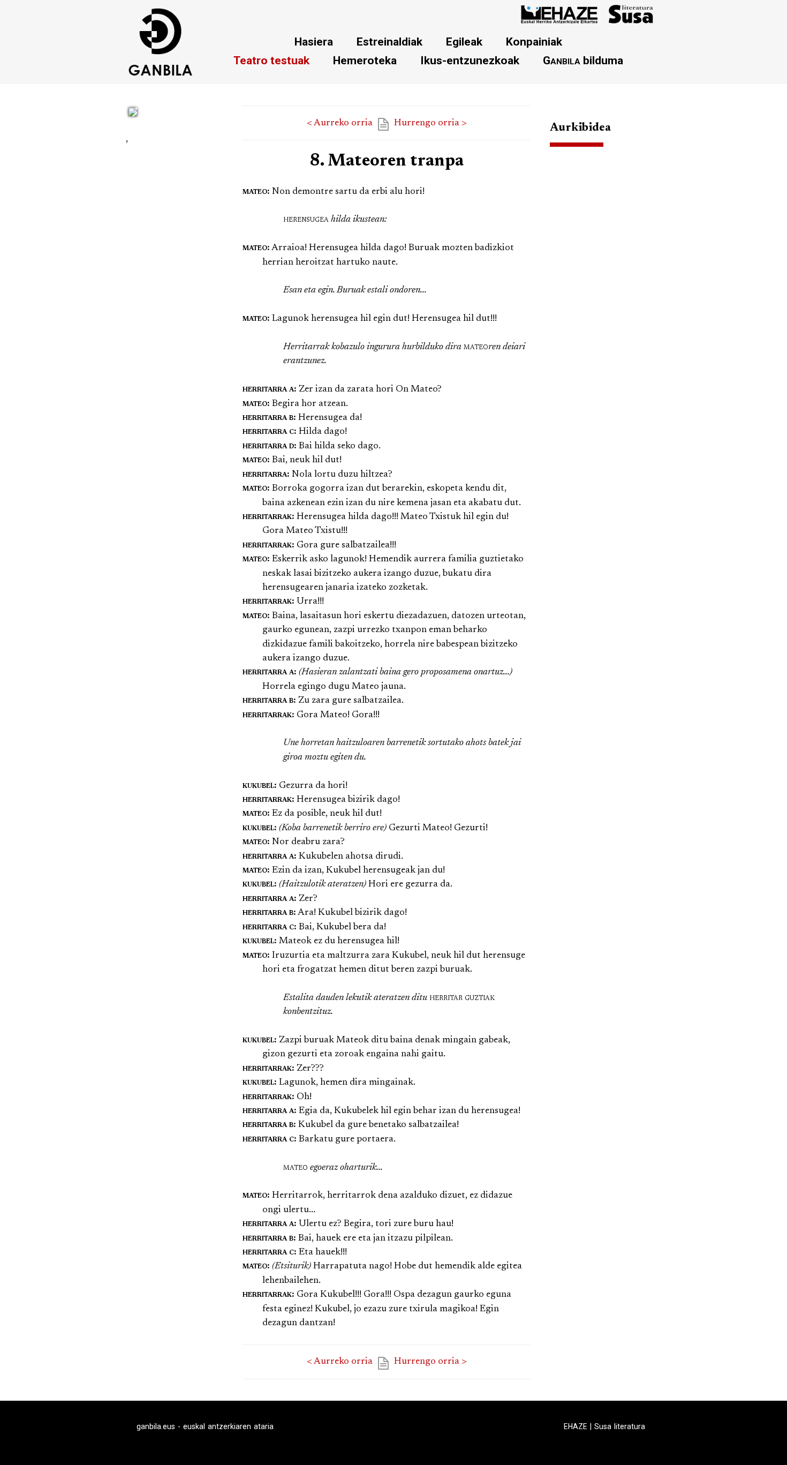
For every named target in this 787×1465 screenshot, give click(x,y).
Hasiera (313, 41)
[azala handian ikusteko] (133, 118)
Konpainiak (534, 41)
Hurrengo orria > (430, 123)
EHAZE (575, 1426)
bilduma (583, 60)
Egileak (464, 41)
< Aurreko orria (340, 123)
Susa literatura (619, 1426)
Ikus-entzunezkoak (469, 60)
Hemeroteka (365, 60)
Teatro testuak (271, 60)
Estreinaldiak (389, 41)
